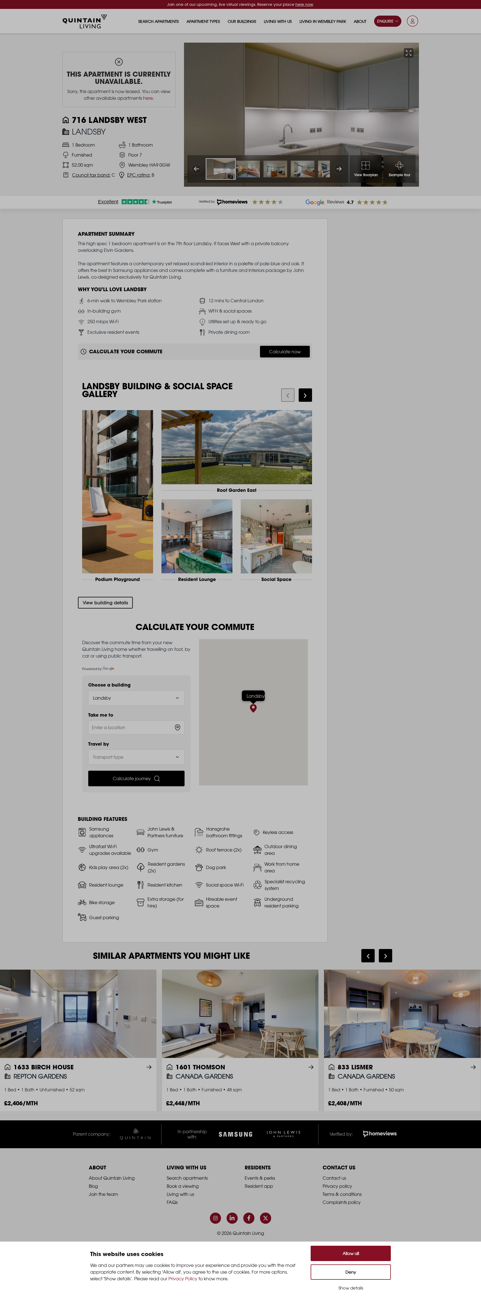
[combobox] (136, 727)
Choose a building (109, 685)
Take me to (100, 715)
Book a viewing (183, 1186)
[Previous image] (197, 169)
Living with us (278, 21)
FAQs (172, 1202)
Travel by (98, 744)
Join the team (103, 1194)
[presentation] (288, 395)
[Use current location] (177, 727)
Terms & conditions (342, 1194)
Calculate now (285, 351)
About (360, 21)
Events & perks (260, 1178)
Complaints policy (342, 1202)
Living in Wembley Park (323, 21)
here (148, 98)
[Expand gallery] (408, 53)
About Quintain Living (112, 1178)
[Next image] (339, 169)
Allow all (351, 1253)
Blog (93, 1186)
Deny (350, 1272)
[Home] (85, 21)
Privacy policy (337, 1186)
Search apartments (158, 21)
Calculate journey (132, 778)
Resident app (259, 1186)
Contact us (334, 1178)
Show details (350, 1288)
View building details (105, 602)
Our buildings (242, 21)
